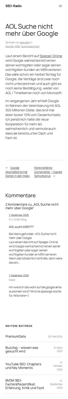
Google (9, 46)
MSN (17, 46)
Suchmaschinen (30, 46)
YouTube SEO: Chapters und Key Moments (23, 366)
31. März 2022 (58, 349)
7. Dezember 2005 (19, 215)
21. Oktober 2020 (58, 366)
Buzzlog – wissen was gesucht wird (21, 349)
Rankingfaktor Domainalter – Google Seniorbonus (48, 172)
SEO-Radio (13, 6)
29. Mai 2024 (55, 336)
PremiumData (15, 336)
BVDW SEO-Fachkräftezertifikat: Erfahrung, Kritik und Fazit (24, 384)
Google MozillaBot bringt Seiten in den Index (17, 172)
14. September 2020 (56, 384)
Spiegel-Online (51, 56)
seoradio (25, 42)
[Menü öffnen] (60, 6)
